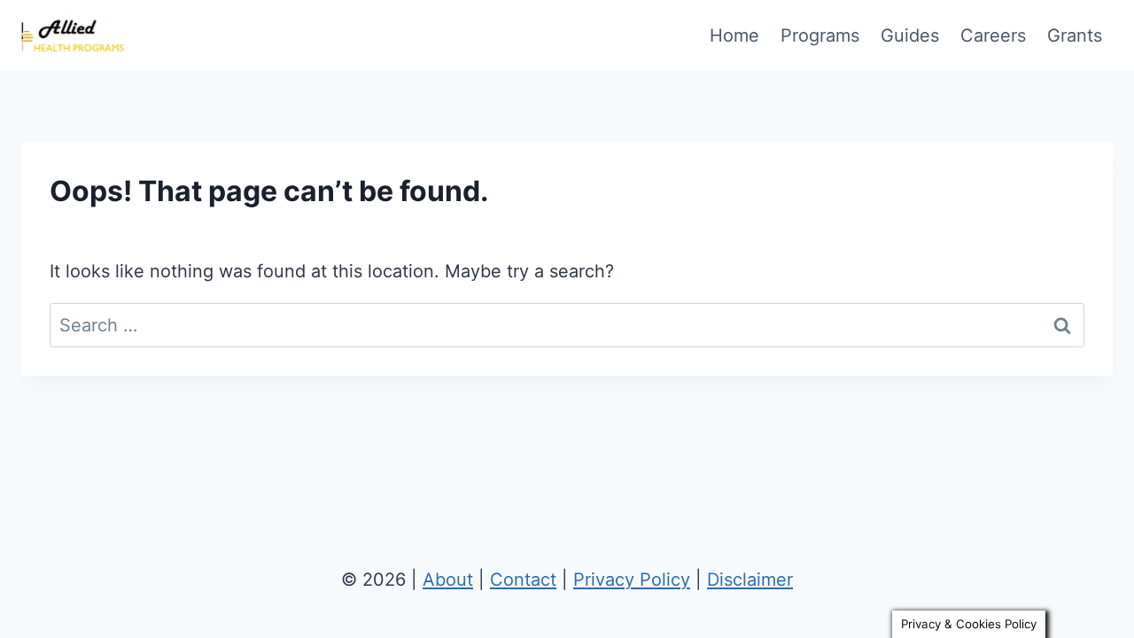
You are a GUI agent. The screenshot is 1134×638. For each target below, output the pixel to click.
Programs (820, 35)
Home (734, 35)
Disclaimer (750, 579)
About (448, 579)
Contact (523, 579)
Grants (1074, 35)
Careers (993, 35)
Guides (910, 35)
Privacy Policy (631, 579)
